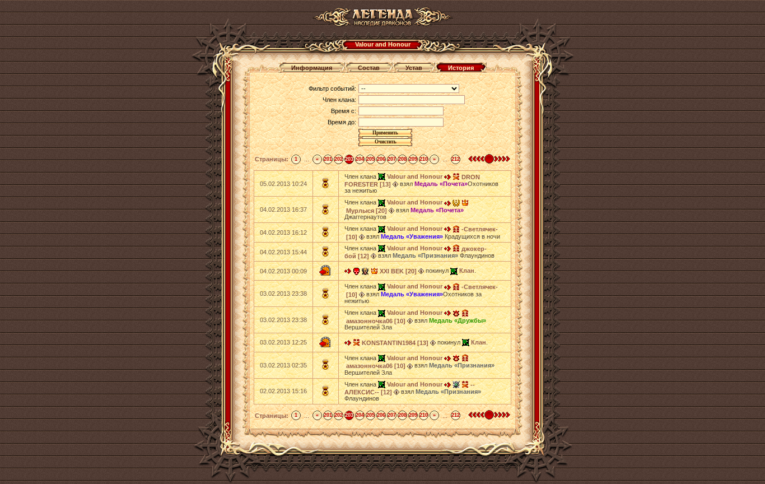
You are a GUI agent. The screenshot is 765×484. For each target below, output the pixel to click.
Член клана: (339, 99)
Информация (311, 67)
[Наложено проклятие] (356, 270)
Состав (369, 67)
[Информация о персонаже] (395, 183)
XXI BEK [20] (398, 271)
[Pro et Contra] (365, 270)
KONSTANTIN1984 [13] (395, 342)
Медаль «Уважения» (412, 236)
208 (402, 159)
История (461, 67)
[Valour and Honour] (381, 176)
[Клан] (454, 270)
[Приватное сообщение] (447, 176)
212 (455, 159)
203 (349, 159)
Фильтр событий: (332, 88)
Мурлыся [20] (366, 210)
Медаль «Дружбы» (457, 320)
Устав (413, 67)
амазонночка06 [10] (375, 321)
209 (413, 159)
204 (360, 159)
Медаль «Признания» (425, 255)
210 (423, 159)
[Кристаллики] (456, 384)
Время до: (342, 122)
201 (328, 159)
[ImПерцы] (456, 202)
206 (381, 159)
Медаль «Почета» (441, 183)
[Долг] (456, 312)
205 (370, 159)
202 (338, 159)
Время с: (343, 111)
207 (392, 159)
